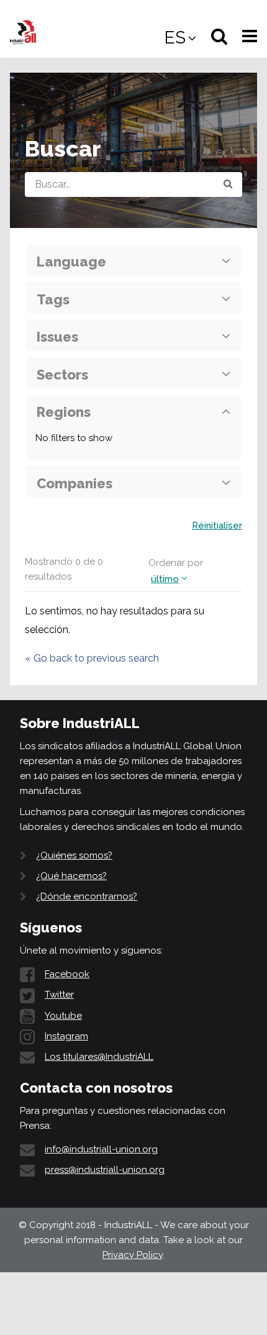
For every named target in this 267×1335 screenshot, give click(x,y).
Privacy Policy (132, 1254)
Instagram (66, 1036)
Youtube (63, 1015)
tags (53, 299)
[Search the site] (228, 184)
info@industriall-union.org (101, 1149)
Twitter (59, 994)
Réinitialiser (217, 525)
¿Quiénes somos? (74, 855)
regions (64, 412)
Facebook (67, 974)
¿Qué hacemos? (71, 876)
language (71, 261)
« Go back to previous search (92, 658)
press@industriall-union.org (105, 1169)
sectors (62, 375)
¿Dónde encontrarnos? (86, 896)
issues (57, 337)
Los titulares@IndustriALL (99, 1056)
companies (74, 483)
